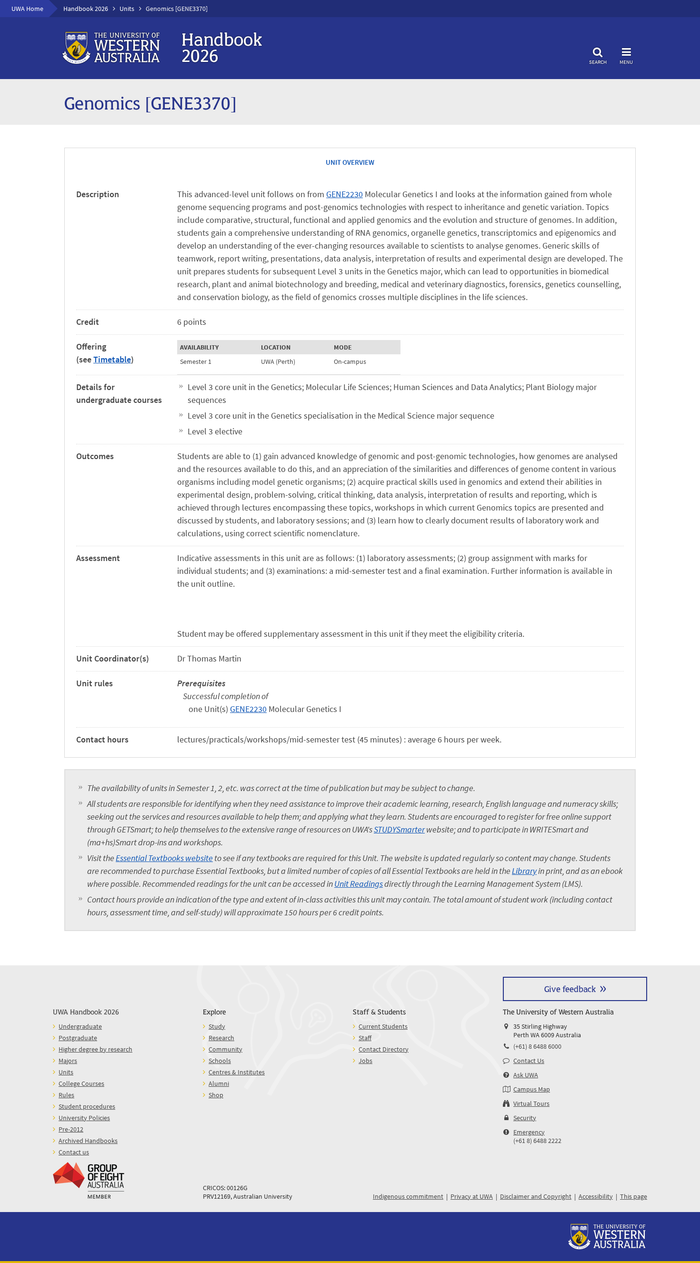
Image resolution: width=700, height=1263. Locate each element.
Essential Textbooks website (164, 857)
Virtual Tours (531, 1103)
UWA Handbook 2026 (86, 1011)
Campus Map (531, 1089)
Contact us (74, 1152)
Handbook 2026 (85, 8)
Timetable (112, 359)
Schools (220, 1060)
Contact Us (528, 1060)
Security (524, 1117)
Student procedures (87, 1106)
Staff (365, 1037)
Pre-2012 (71, 1129)
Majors (68, 1060)
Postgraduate (78, 1037)
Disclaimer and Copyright (535, 1196)
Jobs (365, 1060)
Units (127, 8)
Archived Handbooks (88, 1140)
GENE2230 (344, 194)
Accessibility (596, 1196)
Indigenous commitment (408, 1196)
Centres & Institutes (237, 1072)
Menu (626, 62)
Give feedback (570, 988)
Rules (66, 1095)
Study (217, 1026)
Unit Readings (358, 883)
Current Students (383, 1026)
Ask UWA (525, 1075)
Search (598, 62)
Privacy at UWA (471, 1196)
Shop (216, 1095)
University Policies (84, 1117)
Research (221, 1037)
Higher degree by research (95, 1049)
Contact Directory (384, 1049)
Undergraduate (80, 1026)
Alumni (219, 1083)
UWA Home (27, 8)
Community (225, 1049)
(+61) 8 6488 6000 (537, 1046)
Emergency (529, 1132)
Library (524, 870)
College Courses (81, 1083)
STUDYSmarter (399, 829)
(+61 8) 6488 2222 (537, 1140)
